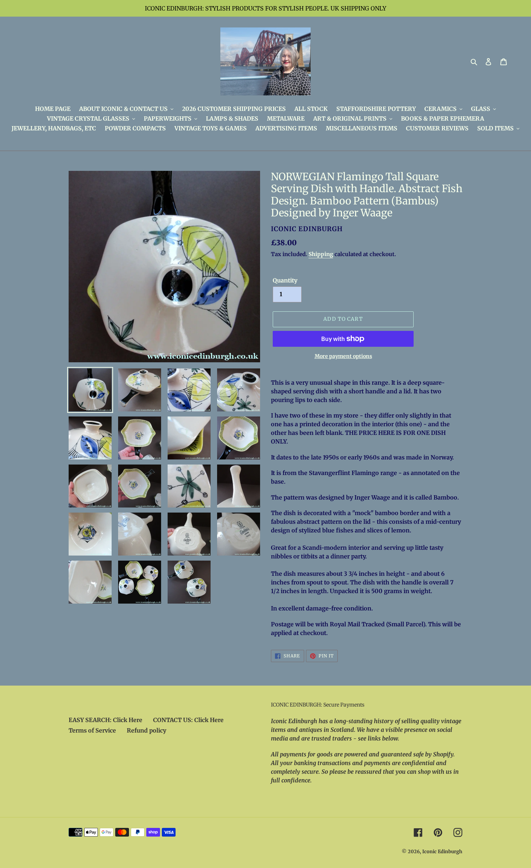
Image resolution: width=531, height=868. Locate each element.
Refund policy (146, 730)
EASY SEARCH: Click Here (105, 720)
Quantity (285, 280)
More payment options (343, 356)
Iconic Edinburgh (442, 851)
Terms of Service (92, 730)
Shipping (320, 254)
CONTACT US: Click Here (188, 720)
